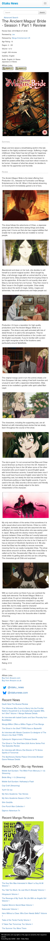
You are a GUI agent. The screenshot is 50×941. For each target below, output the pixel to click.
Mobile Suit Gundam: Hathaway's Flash (18, 781)
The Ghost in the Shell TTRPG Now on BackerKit (22, 728)
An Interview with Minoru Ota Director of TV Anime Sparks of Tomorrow (22, 751)
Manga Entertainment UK (21, 38)
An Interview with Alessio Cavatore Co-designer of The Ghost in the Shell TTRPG (24, 733)
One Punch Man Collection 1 (13, 806)
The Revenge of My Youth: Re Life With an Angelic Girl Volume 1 (24, 899)
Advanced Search (11, 17)
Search (42, 12)
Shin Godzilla (7, 802)
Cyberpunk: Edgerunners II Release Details (19, 739)
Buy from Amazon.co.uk (11, 680)
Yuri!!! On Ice (7, 789)
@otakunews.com (18, 692)
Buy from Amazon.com (11, 678)
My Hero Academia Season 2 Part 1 (16, 798)
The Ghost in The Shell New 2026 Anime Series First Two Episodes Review (23, 744)
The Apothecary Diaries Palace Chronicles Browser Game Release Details (22, 758)
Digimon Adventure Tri (11, 810)
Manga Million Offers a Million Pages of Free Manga (23, 724)
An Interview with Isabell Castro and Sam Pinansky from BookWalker (24, 718)
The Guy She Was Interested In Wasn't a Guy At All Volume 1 (22, 884)
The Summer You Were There (14, 928)
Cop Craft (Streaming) (11, 785)
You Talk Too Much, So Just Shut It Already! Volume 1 (24, 890)
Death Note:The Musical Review (15, 704)
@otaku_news (16, 687)
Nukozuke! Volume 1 (10, 909)
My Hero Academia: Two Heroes (15, 794)
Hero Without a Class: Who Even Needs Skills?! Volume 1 (24, 914)
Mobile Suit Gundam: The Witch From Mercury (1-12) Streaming (23, 771)
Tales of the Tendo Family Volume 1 (16, 920)
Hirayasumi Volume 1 (10, 894)
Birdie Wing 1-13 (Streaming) (14, 777)
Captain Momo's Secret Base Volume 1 (18, 905)
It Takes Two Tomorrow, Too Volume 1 (17, 924)
